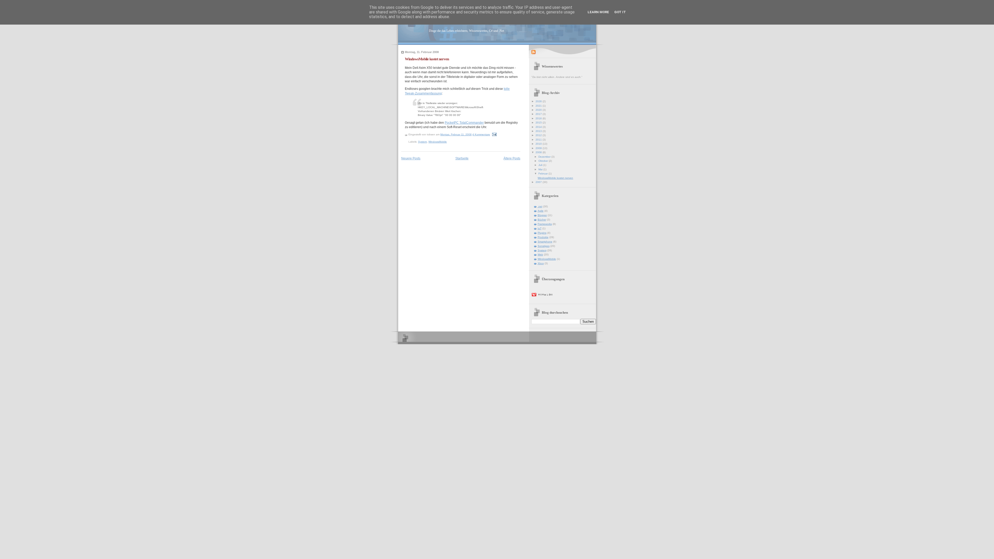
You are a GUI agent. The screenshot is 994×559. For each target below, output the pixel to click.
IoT (540, 228)
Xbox (541, 263)
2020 (539, 109)
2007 (539, 182)
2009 (539, 148)
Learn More (598, 12)
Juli (540, 165)
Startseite (462, 158)
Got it (620, 12)
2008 (539, 152)
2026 (539, 101)
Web (540, 254)
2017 (539, 114)
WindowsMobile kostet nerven (427, 59)
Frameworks (545, 224)
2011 (539, 139)
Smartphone (545, 241)
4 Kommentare (481, 134)
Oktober (543, 160)
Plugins (542, 232)
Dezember (544, 156)
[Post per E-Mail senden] (494, 134)
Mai (540, 169)
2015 (539, 122)
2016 (539, 118)
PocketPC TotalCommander (464, 122)
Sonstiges (544, 246)
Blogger (542, 215)
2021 (539, 105)
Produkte (543, 237)
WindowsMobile (437, 141)
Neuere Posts (410, 158)
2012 (539, 135)
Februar (543, 173)
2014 (539, 127)
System (422, 141)
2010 (539, 143)
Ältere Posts (511, 158)
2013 (539, 131)
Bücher (542, 219)
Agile (541, 210)
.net (540, 206)
